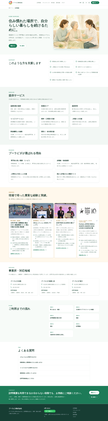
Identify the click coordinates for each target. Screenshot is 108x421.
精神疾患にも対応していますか (28, 373)
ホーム (11, 8)
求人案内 (22, 46)
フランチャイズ (46, 2)
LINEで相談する (49, 411)
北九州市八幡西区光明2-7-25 (19, 284)
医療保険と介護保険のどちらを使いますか (31, 362)
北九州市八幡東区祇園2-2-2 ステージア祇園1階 (54, 284)
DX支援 (53, 2)
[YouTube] (89, 2)
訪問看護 (39, 2)
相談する (94, 2)
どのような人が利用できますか (28, 357)
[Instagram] (83, 2)
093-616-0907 (16, 287)
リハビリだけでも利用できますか (29, 368)
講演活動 (58, 2)
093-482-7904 (46, 287)
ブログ (63, 2)
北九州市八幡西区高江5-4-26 (81, 284)
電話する (13, 46)
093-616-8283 (77, 287)
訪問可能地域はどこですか (27, 378)
